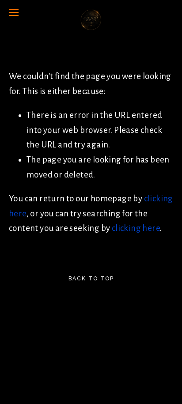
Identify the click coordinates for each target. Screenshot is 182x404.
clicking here (136, 228)
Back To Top (91, 279)
